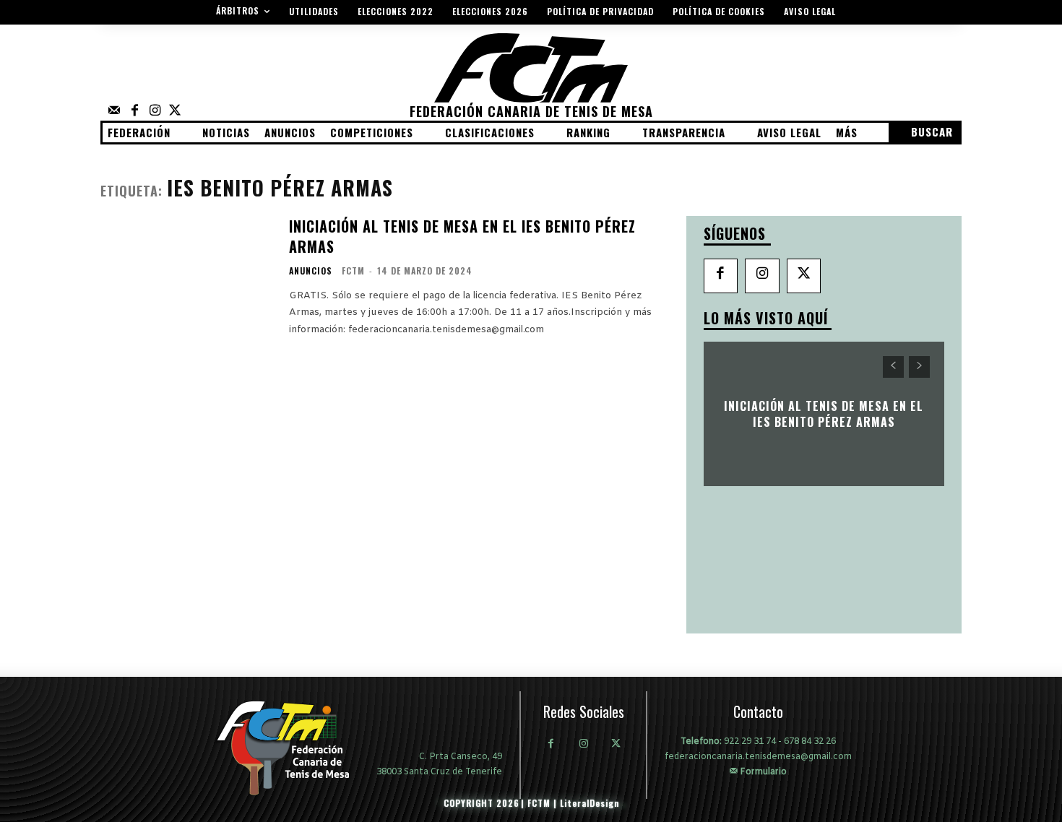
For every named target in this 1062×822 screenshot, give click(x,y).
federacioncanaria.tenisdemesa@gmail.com (758, 757)
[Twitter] (174, 111)
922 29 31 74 (750, 742)
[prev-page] (893, 367)
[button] (924, 132)
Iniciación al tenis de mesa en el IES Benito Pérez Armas (462, 236)
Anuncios (310, 271)
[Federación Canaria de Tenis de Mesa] (293, 747)
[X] (804, 276)
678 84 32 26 (810, 742)
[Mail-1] (114, 111)
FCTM (353, 270)
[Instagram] (154, 111)
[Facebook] (134, 111)
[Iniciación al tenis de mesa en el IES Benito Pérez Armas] (185, 275)
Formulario (762, 771)
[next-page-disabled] (919, 367)
